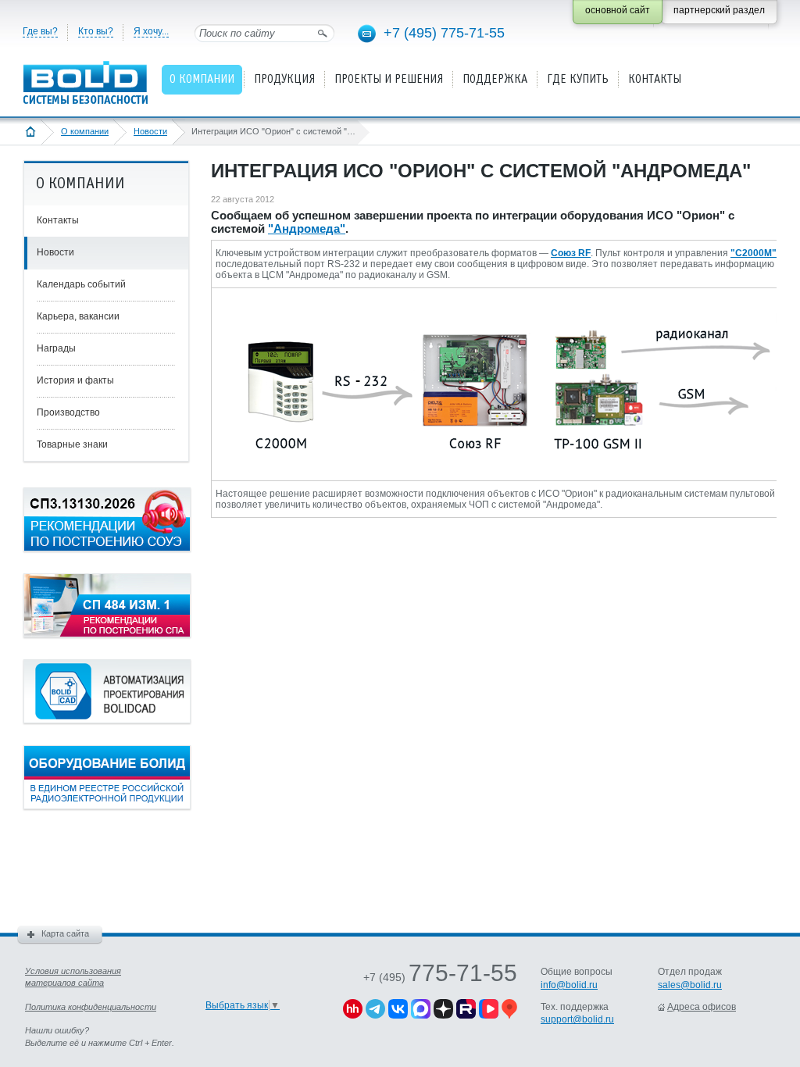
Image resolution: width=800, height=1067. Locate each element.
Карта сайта (65, 933)
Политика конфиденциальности (90, 1007)
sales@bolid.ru (690, 985)
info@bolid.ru (569, 985)
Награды (56, 348)
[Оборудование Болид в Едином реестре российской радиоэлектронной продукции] (107, 806)
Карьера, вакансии (78, 316)
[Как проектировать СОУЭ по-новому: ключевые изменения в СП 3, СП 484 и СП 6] (107, 548)
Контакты (58, 220)
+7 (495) (440, 977)
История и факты (75, 380)
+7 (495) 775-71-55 (444, 33)
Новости (150, 131)
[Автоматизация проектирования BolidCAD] (107, 720)
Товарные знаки (72, 444)
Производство (68, 412)
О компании (85, 131)
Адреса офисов (701, 1006)
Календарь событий (81, 284)
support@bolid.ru (577, 1019)
